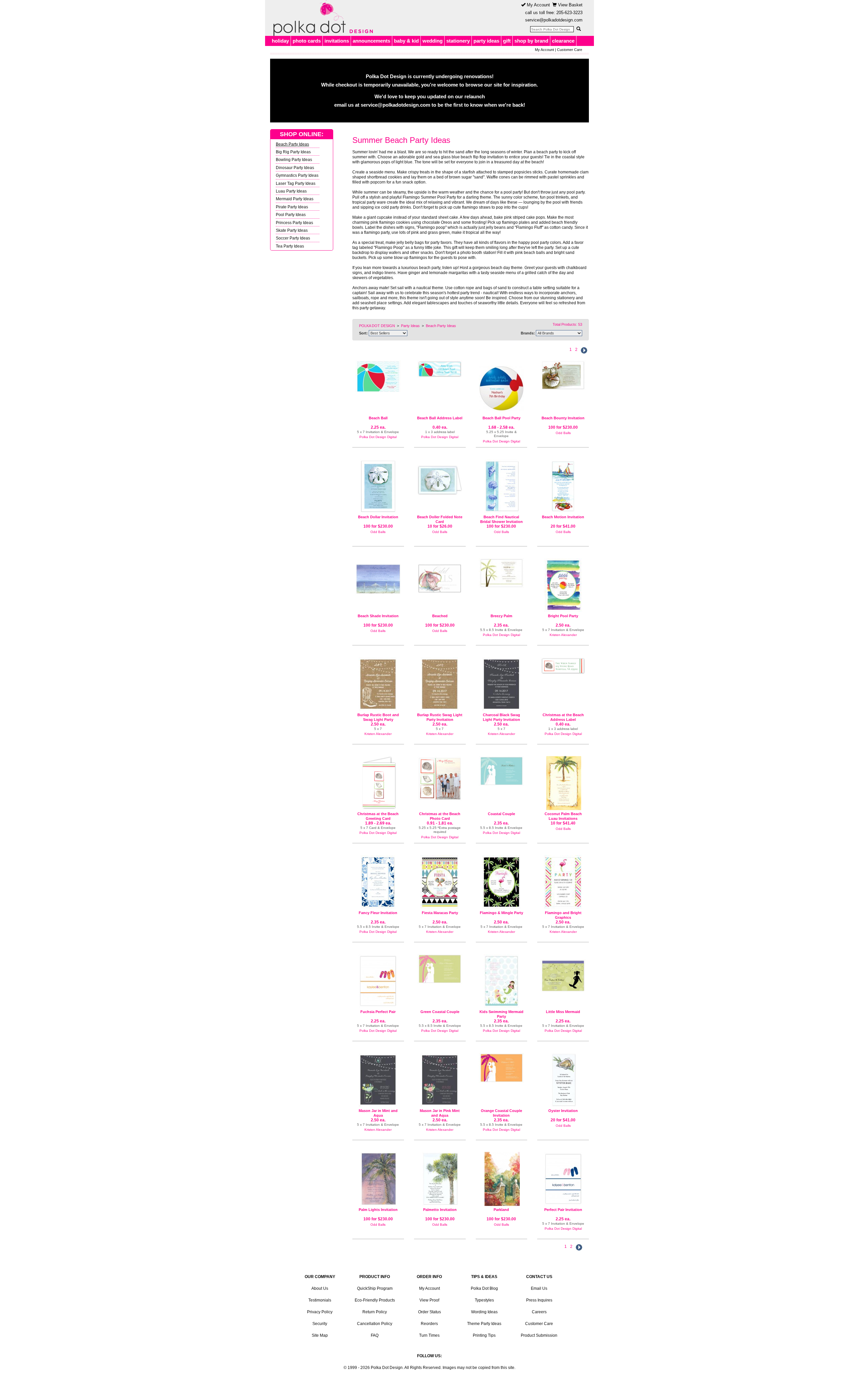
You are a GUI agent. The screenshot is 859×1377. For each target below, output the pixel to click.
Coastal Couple (501, 814)
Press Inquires (539, 1300)
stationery (458, 41)
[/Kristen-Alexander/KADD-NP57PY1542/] (440, 684)
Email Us (539, 1288)
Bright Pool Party (563, 616)
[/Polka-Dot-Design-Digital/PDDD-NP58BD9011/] (501, 981)
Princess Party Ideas (294, 222)
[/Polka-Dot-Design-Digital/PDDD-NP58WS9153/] (501, 1068)
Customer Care (569, 50)
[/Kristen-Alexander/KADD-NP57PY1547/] (440, 1080)
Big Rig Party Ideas (293, 152)
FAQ (374, 1335)
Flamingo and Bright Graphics (563, 915)
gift (507, 41)
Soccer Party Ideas (293, 238)
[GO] (578, 28)
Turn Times (429, 1335)
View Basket (570, 4)
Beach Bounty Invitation (563, 418)
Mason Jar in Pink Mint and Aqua (440, 1113)
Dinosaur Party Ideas (295, 167)
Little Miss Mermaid (563, 1012)
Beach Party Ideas (292, 144)
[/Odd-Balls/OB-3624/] (378, 576)
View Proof (429, 1300)
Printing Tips (484, 1335)
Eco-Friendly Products (375, 1300)
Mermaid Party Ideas (294, 199)
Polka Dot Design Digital (378, 437)
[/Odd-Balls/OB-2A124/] (440, 477)
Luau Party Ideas (291, 191)
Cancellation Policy (374, 1323)
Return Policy (374, 1312)
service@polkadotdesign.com (554, 19)
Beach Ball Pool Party (501, 418)
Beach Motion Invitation (563, 517)
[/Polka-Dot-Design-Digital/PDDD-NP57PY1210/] (378, 376)
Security (319, 1323)
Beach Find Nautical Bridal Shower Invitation (501, 519)
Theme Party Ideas (484, 1323)
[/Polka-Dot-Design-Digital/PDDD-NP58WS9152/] (501, 771)
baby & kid (406, 41)
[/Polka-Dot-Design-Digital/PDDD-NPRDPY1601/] (501, 385)
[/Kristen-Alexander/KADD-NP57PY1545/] (563, 882)
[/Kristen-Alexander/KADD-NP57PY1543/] (378, 684)
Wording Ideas (484, 1312)
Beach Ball (378, 418)
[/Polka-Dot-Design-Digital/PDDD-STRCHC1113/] (563, 665)
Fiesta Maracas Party (440, 913)
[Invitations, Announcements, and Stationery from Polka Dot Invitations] (321, 18)
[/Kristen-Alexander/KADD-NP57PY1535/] (440, 882)
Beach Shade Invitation (378, 616)
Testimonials (319, 1300)
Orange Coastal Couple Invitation (501, 1113)
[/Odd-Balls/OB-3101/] (440, 575)
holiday (280, 41)
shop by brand (531, 41)
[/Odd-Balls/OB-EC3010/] (563, 783)
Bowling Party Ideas (294, 159)
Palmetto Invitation (440, 1210)
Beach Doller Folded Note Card (439, 519)
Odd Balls (563, 433)
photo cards (307, 41)
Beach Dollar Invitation (378, 517)
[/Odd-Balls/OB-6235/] (563, 486)
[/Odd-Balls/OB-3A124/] (378, 486)
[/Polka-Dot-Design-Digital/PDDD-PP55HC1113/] (440, 778)
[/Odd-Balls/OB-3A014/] (501, 486)
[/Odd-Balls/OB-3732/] (440, 1179)
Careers (539, 1312)
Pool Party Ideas (291, 214)
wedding (432, 41)
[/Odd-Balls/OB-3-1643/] (563, 375)
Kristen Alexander (563, 635)
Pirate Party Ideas (292, 207)
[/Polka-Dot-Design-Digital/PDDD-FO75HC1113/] (378, 783)
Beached (440, 616)
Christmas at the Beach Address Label (563, 717)
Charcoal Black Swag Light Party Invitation (501, 717)
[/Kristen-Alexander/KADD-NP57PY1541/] (378, 1080)
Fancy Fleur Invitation (378, 913)
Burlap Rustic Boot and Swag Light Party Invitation (378, 719)
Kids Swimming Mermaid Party (501, 1014)
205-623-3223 (569, 12)
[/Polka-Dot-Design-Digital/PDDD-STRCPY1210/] (440, 368)
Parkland (501, 1210)
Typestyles (484, 1300)
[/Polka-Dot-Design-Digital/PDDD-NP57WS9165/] (563, 1179)
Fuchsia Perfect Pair (378, 1012)
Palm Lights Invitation (378, 1210)
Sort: (363, 333)
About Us (319, 1288)
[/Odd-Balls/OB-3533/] (501, 1179)
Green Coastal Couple (439, 1012)
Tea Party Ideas (290, 246)
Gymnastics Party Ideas (297, 175)
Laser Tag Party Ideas (295, 183)
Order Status (429, 1312)
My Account (537, 4)
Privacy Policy (320, 1312)
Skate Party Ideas (292, 230)
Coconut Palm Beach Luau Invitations (563, 816)
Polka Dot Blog (484, 1288)
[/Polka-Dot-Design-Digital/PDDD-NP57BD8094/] (563, 973)
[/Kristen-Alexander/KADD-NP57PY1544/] (501, 684)
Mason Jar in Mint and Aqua (378, 1113)
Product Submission (539, 1335)
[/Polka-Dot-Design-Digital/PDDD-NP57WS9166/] (378, 981)
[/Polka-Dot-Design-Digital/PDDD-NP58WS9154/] (440, 969)
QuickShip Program (375, 1288)
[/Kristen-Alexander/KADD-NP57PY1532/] (563, 585)
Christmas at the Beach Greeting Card (378, 816)
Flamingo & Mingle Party (501, 913)
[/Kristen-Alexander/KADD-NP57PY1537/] (501, 882)
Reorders (429, 1323)
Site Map (320, 1335)
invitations (336, 41)
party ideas (486, 41)
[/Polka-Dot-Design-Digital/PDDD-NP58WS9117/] (501, 573)
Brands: (528, 333)
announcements (371, 41)
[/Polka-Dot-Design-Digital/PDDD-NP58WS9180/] (378, 882)
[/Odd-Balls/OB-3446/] (378, 1179)
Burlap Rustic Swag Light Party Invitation (439, 717)
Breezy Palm (501, 616)
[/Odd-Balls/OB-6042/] (563, 1080)
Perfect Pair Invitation (563, 1210)
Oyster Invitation (563, 1111)
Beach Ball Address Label (439, 418)
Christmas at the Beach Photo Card (439, 816)
